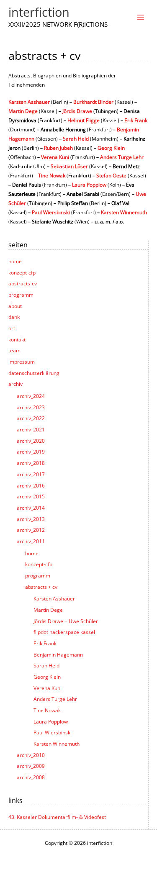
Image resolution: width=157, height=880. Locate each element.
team (14, 350)
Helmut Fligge (83, 120)
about (15, 306)
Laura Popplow (50, 721)
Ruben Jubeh (58, 147)
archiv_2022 (31, 418)
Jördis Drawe (77, 111)
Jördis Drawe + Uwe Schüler (65, 621)
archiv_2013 (31, 519)
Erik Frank (45, 643)
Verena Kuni (47, 688)
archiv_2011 (31, 541)
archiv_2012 (31, 529)
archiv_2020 (31, 440)
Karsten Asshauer (54, 598)
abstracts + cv (41, 586)
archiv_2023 (31, 407)
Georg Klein (47, 676)
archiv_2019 (31, 451)
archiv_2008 (31, 777)
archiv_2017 (31, 474)
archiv (15, 383)
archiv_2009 (31, 765)
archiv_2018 (31, 462)
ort (11, 328)
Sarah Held (46, 665)
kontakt (17, 339)
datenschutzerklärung (33, 372)
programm (20, 294)
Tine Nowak (47, 710)
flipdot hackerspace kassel (64, 632)
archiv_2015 (31, 496)
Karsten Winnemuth (56, 743)
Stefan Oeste (111, 175)
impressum (21, 361)
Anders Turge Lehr (55, 698)
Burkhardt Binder (93, 101)
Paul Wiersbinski (52, 732)
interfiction (38, 12)
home (15, 261)
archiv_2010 (31, 755)
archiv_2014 (31, 507)
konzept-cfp (22, 272)
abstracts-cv (22, 283)
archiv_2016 (31, 485)
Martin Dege (48, 609)
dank (14, 316)
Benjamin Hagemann (58, 654)
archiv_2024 (31, 396)
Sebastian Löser (69, 166)
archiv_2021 (31, 429)
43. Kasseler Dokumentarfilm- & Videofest (57, 816)
